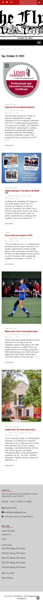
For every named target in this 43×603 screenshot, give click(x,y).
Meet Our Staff (8, 573)
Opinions (7, 232)
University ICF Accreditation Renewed (19, 107)
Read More (9, 145)
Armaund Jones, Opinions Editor (19, 238)
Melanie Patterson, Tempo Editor (19, 196)
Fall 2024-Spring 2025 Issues (13, 567)
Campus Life (8, 427)
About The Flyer (8, 531)
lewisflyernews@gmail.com (15, 512)
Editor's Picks (8, 104)
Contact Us (6, 534)
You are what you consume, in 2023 (18, 235)
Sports (15, 328)
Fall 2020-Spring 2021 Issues (13, 548)
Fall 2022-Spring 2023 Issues (13, 558)
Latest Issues (7, 545)
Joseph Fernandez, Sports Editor (19, 334)
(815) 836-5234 (10, 508)
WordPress (18, 596)
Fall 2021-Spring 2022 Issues (13, 553)
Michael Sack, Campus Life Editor (20, 433)
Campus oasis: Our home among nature (20, 429)
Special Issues (7, 578)
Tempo (15, 188)
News (14, 104)
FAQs (4, 539)
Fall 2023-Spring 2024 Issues (13, 562)
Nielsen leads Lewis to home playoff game (21, 331)
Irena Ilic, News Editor (16, 110)
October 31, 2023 (13, 113)
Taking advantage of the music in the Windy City (22, 191)
